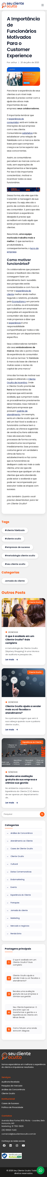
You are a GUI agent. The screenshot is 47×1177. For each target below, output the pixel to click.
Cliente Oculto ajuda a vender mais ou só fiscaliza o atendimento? (23, 709)
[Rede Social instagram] (17, 1146)
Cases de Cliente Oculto (21, 848)
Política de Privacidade (12, 1107)
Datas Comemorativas (20, 871)
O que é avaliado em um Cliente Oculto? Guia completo (19, 639)
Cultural (14, 864)
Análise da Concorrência (13, 1089)
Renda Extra (15, 933)
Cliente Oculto (17, 856)
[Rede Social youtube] (23, 1146)
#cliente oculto (13, 538)
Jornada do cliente (15, 580)
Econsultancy (19, 301)
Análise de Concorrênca (21, 833)
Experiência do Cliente (20, 895)
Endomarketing (17, 879)
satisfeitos (27, 133)
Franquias (14, 902)
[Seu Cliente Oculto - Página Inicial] (13, 5)
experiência (15, 322)
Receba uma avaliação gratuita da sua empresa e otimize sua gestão (21, 779)
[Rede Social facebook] (4, 1146)
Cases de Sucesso (10, 1103)
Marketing (15, 918)
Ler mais (9, 659)
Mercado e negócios (19, 926)
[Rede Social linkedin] (10, 1146)
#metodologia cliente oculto (20, 555)
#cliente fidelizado (15, 530)
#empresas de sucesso (17, 547)
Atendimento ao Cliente (21, 841)
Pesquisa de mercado (12, 1085)
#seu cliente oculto (15, 564)
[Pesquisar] (42, 814)
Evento (13, 887)
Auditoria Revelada (10, 1081)
